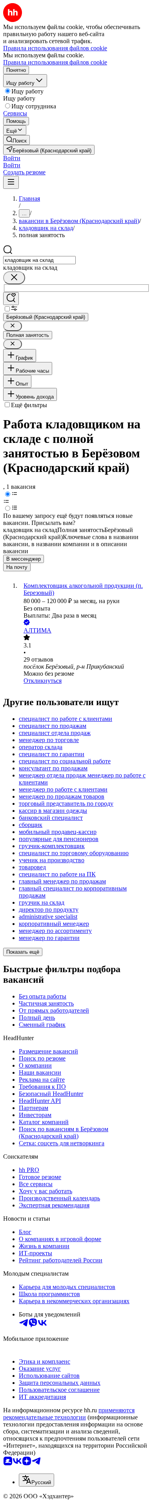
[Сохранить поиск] (11, 298)
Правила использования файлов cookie (55, 62)
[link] (16, 140)
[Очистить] (14, 277)
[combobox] (39, 260)
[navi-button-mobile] (11, 182)
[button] (11, 158)
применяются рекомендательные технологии (69, 1414)
